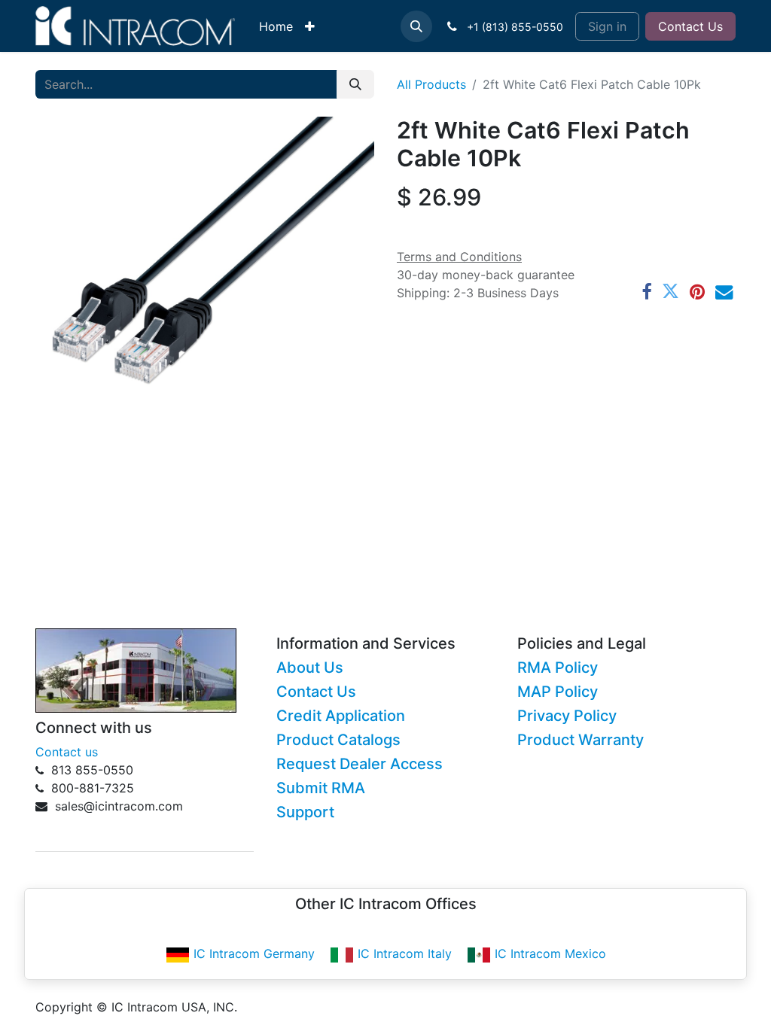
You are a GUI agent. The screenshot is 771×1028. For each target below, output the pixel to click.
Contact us (66, 751)
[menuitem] (276, 26)
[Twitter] (670, 291)
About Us (309, 667)
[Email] (724, 291)
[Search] (355, 84)
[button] (416, 26)
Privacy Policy (567, 716)
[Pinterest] (697, 291)
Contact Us (690, 26)
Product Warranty (580, 740)
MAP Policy (557, 692)
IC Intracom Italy (405, 953)
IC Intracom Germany (254, 953)
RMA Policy (557, 667)
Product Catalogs (338, 740)
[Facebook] (646, 291)
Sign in (607, 26)
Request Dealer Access (359, 764)
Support (305, 812)
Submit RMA (320, 788)
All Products (431, 84)
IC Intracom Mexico (550, 953)
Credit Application (340, 716)
